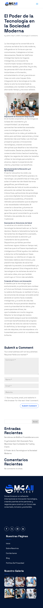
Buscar (35, 422)
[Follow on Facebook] (6, 529)
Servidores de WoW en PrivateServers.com (21, 437)
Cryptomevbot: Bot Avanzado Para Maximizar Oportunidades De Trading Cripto (19, 444)
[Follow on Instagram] (17, 529)
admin (8, 36)
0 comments (33, 36)
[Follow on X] (12, 529)
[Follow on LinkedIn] (23, 529)
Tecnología (24, 36)
